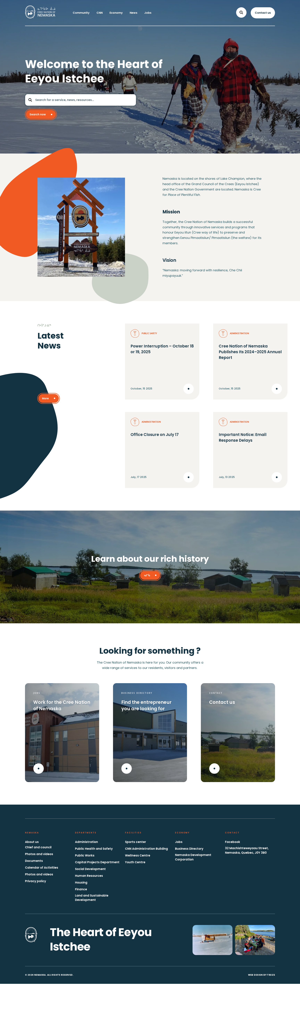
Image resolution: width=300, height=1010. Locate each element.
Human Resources (89, 876)
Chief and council (38, 847)
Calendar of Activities (41, 867)
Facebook (232, 842)
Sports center (135, 842)
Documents (34, 861)
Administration (86, 842)
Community (81, 13)
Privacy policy (35, 881)
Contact (232, 832)
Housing (81, 882)
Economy (116, 13)
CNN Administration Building (146, 849)
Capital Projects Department (97, 862)
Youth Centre (135, 862)
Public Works (84, 855)
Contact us (263, 13)
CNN (100, 13)
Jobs (147, 13)
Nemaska (32, 832)
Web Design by (261, 974)
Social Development (90, 869)
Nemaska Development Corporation (193, 857)
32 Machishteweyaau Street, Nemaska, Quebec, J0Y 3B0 (247, 850)
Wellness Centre (137, 855)
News (133, 13)
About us (32, 842)
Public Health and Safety (94, 849)
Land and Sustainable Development (91, 897)
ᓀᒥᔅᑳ (147, 575)
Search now (38, 114)
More (45, 398)
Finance (81, 889)
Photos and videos (39, 854)
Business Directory (189, 849)
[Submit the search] (30, 100)
